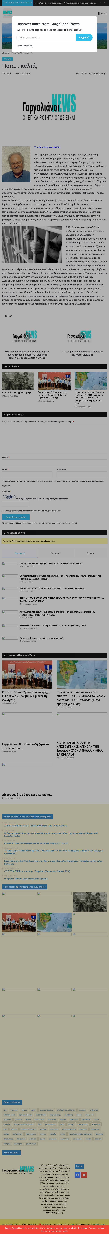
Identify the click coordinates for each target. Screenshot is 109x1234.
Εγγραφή (84, 37)
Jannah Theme (11, 1228)
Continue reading (24, 45)
